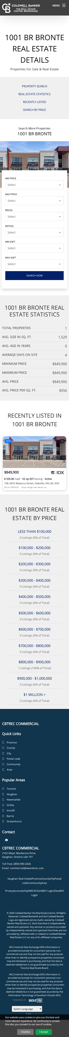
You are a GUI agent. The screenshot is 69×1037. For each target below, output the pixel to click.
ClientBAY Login (44, 890)
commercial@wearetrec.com (27, 868)
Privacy (9, 890)
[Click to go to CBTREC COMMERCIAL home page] (21, 7)
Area (9, 769)
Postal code (13, 758)
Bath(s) (9, 225)
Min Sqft (10, 241)
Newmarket (13, 799)
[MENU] (63, 5)
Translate (37, 1013)
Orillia (10, 805)
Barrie (10, 816)
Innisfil (11, 810)
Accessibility (20, 890)
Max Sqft (10, 257)
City (9, 753)
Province (12, 742)
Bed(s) (9, 210)
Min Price (10, 178)
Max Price (11, 194)
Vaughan (12, 794)
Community (13, 764)
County (11, 747)
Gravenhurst (14, 821)
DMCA (31, 890)
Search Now (34, 275)
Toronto (11, 788)
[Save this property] (62, 441)
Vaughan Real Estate (19, 878)
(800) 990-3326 (22, 863)
